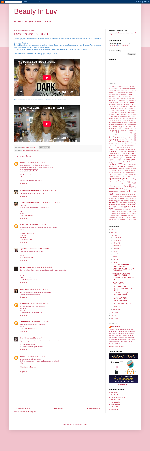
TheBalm (123, 211)
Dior (123, 118)
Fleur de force (115, 392)
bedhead (123, 98)
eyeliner (131, 126)
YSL (129, 219)
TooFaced (125, 215)
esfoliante (119, 124)
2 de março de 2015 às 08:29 (36, 162)
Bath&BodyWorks (113, 94)
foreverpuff (130, 130)
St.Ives (117, 206)
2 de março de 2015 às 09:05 (51, 190)
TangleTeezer (118, 209)
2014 (113, 313)
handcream (130, 138)
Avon (132, 90)
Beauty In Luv (35, 11)
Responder (23, 184)
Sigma (120, 200)
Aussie (118, 90)
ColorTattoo (114, 112)
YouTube (36, 150)
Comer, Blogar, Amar (26, 215)
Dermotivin (131, 116)
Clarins (121, 108)
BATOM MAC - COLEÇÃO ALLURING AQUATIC (120, 293)
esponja (126, 124)
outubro (115, 243)
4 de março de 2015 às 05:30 (36, 356)
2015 (113, 235)
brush (134, 104)
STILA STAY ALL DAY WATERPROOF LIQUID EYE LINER (122, 288)
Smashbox (112, 204)
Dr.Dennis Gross (121, 120)
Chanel (111, 108)
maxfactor (130, 166)
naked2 (119, 170)
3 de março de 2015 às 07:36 (38, 303)
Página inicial (58, 408)
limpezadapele (115, 153)
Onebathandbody (114, 176)
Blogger (84, 424)
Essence (133, 124)
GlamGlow (131, 134)
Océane (119, 174)
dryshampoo (112, 122)
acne (110, 86)
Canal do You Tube (26, 239)
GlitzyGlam (122, 136)
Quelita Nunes (24, 289)
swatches (131, 206)
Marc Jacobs (127, 164)
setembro (116, 246)
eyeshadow (112, 128)
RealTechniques (113, 191)
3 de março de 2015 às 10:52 (33, 338)
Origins (120, 181)
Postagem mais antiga (94, 408)
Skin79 (132, 200)
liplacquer (120, 155)
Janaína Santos (25, 322)
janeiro (115, 309)
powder (111, 186)
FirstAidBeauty (113, 130)
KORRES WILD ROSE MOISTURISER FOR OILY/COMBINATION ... (120, 298)
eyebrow (114, 126)
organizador (112, 181)
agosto (115, 248)
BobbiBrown (112, 104)
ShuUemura (112, 200)
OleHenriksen (129, 174)
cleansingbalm (113, 110)
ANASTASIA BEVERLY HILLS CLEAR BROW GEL (121, 265)
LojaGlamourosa (113, 159)
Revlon (117, 194)
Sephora (127, 196)
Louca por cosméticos (118, 397)
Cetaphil (131, 106)
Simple (126, 200)
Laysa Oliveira (24, 249)
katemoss (111, 145)
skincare (112, 202)
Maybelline (112, 168)
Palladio (111, 183)
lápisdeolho (112, 151)
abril (114, 259)
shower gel (131, 198)
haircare (120, 138)
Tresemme (112, 217)
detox (117, 118)
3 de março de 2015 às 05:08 (42, 267)
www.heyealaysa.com (27, 257)
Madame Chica (115, 399)
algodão (116, 86)
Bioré (110, 102)
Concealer (123, 112)
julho (114, 251)
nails (112, 170)
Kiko (112, 147)
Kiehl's (134, 145)
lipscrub (134, 155)
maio (114, 257)
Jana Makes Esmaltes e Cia (28, 328)
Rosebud (114, 196)
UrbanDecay (121, 217)
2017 (113, 230)
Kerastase (127, 145)
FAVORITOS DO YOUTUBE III (121, 303)
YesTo (115, 219)
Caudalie (122, 106)
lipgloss (111, 155)
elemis (125, 122)
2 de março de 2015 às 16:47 (39, 249)
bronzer (127, 104)
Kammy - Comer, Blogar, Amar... (30, 190)
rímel (123, 194)
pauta (124, 183)
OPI (129, 176)
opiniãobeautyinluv (28, 150)
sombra (130, 204)
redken (123, 191)
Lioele (123, 153)
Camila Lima (24, 225)
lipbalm (130, 153)
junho (115, 254)
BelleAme (131, 98)
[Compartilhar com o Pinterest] (49, 147)
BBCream (111, 96)
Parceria (118, 183)
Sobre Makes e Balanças (28, 367)
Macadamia (117, 161)
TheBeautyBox (132, 211)
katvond (119, 145)
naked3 (126, 170)
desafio (111, 118)
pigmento (125, 185)
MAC (134, 160)
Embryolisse (132, 122)
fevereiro (116, 306)
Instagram (23, 235)
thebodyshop (114, 213)
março (115, 262)
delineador (114, 116)
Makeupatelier (115, 402)
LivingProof (129, 157)
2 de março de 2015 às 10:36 (38, 225)
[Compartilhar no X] (44, 147)
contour (132, 112)
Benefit (111, 100)
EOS (112, 124)
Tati (117, 211)
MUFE (134, 168)
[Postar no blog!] (42, 147)
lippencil (127, 155)
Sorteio (111, 206)
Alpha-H (134, 86)
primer (118, 186)
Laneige (130, 149)
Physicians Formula (114, 185)
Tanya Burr (114, 407)
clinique (121, 110)
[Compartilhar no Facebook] (46, 147)
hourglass (131, 140)
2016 (113, 232)
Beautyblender (127, 96)
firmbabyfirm (128, 128)
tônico (118, 215)
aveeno (125, 90)
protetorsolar (129, 188)
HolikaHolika (121, 140)
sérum (134, 196)
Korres (118, 147)
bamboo (111, 92)
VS (130, 217)
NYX (110, 174)
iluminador (121, 142)
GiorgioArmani (121, 134)
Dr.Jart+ (131, 120)
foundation (112, 132)
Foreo (122, 130)
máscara (120, 166)
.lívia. (21, 338)
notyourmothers (130, 172)
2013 (113, 315)
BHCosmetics (122, 100)
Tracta (132, 215)
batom (130, 94)
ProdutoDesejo (128, 187)
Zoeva (134, 219)
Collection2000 (132, 110)
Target (134, 209)
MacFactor (129, 161)
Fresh (120, 132)
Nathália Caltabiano (26, 267)
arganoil (111, 90)
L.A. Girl (124, 147)
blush (131, 102)
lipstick (115, 157)
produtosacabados (115, 189)
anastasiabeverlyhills (128, 88)
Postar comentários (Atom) (28, 412)
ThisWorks (123, 213)
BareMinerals (121, 92)
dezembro (116, 237)
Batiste (123, 94)
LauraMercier (132, 151)
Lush (127, 160)
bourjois (120, 104)
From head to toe (116, 395)
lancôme (121, 149)
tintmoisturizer (132, 213)
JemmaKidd (121, 143)
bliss (125, 102)
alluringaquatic (125, 86)
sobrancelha (121, 204)
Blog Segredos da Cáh (27, 233)
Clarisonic (130, 108)
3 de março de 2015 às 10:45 (40, 322)
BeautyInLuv (115, 326)
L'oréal (111, 150)
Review (132, 191)
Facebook (23, 237)
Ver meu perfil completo (116, 346)
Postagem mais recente (22, 408)
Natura (111, 172)
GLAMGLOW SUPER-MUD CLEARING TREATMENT (121, 274)
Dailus (134, 114)
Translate (125, 45)
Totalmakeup (115, 409)
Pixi (133, 185)
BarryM (131, 92)
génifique (127, 132)
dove (130, 118)
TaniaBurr (127, 209)
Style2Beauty (24, 303)
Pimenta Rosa (115, 404)
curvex (128, 114)
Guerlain (111, 138)
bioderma (131, 100)
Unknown (23, 162)
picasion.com (122, 384)
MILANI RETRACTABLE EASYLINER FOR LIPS (120, 283)
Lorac (121, 159)
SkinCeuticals (123, 202)
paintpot (131, 181)
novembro (116, 240)
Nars (132, 170)
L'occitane (131, 147)
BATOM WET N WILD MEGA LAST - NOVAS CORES (123, 269)
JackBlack (111, 143)
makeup (113, 164)
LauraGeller (123, 151)
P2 (126, 181)
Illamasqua (112, 141)
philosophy (131, 183)
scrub (121, 196)
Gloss (131, 136)
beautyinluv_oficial (114, 98)
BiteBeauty (118, 102)
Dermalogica (122, 116)
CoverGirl (121, 114)
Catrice (114, 106)
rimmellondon (131, 194)
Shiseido (122, 198)
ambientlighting (115, 88)
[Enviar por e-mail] (40, 147)
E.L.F (119, 122)
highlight (111, 140)
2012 (113, 318)
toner (112, 215)
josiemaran (130, 143)
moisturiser (128, 168)
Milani (120, 168)
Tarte (112, 211)
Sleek (131, 202)
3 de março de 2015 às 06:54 (39, 289)
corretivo (111, 114)
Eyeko (122, 126)
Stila (122, 206)
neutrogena (118, 172)
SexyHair (113, 198)
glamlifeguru (112, 136)
